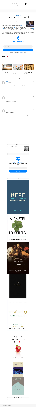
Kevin (7, 109)
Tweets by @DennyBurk (11, 399)
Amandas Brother (9, 96)
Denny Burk (18, 4)
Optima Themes (9, 405)
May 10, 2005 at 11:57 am (9, 82)
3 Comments (32, 59)
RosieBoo (7, 81)
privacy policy (20, 52)
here (14, 27)
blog (21, 25)
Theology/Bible (18, 15)
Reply (33, 81)
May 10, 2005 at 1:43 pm (9, 97)
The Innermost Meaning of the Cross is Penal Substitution (6, 72)
